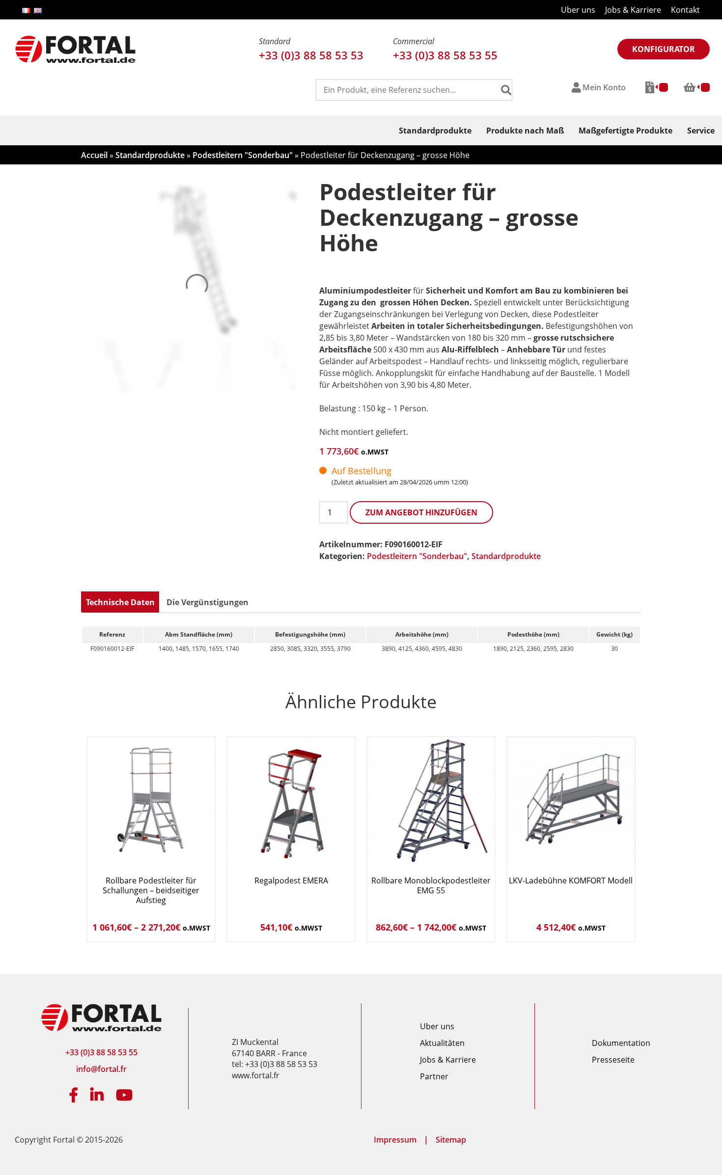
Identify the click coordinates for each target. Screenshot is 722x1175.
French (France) (26, 10)
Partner (434, 1076)
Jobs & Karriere (633, 9)
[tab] (120, 602)
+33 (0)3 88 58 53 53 (311, 55)
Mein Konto (604, 87)
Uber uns (578, 9)
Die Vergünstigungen (208, 602)
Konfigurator (663, 49)
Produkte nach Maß (525, 130)
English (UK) (38, 10)
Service (701, 130)
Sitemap (451, 1139)
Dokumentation (621, 1043)
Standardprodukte (435, 130)
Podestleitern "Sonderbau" (243, 155)
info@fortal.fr (101, 1069)
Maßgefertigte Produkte (625, 130)
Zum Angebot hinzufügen (421, 512)
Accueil (94, 155)
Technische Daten (120, 602)
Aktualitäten (442, 1043)
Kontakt (685, 9)
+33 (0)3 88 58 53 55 (445, 55)
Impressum (395, 1139)
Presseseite (613, 1059)
